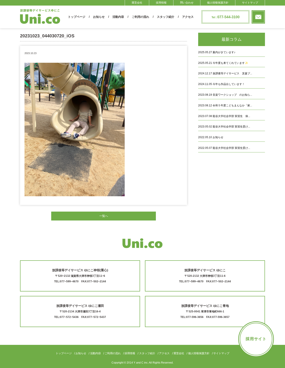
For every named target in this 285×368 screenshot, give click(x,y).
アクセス (188, 16)
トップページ (76, 16)
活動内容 (118, 16)
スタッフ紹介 (165, 16)
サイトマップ (250, 2)
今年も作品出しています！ (221, 84)
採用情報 (161, 2)
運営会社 (137, 2)
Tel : (226, 17)
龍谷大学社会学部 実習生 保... (224, 116)
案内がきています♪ (216, 52)
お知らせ (99, 16)
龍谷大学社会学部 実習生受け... (224, 126)
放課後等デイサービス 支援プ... (225, 73)
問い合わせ (186, 2)
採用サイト (256, 339)
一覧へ (103, 216)
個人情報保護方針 (217, 2)
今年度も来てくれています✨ (223, 63)
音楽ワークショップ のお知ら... (225, 94)
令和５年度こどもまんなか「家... (225, 105)
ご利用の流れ (140, 16)
